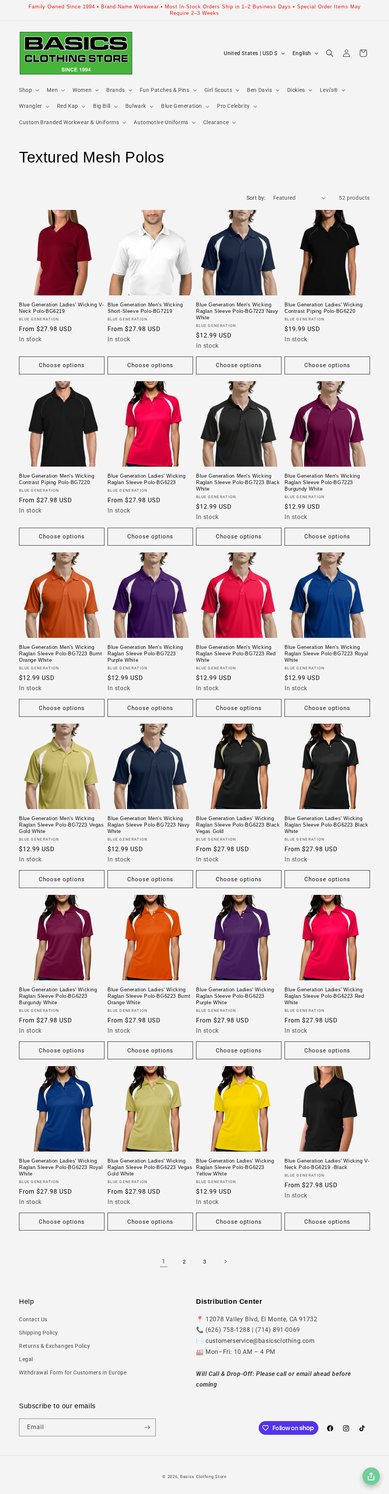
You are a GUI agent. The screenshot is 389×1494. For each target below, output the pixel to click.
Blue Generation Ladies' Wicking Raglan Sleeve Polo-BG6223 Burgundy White (58, 996)
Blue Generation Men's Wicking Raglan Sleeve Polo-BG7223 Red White (235, 653)
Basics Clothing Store (203, 1476)
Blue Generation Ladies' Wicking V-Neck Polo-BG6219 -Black (327, 1164)
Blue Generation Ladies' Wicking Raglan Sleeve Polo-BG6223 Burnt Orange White (149, 996)
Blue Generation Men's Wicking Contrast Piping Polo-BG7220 (56, 479)
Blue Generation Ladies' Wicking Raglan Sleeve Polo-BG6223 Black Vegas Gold (238, 825)
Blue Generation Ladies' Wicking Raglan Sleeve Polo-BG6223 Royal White (61, 1167)
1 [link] (164, 1261)
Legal (26, 1359)
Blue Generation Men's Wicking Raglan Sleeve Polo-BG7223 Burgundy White (322, 482)
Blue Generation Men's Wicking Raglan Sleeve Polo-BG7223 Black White (238, 482)
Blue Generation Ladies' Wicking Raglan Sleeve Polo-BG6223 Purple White (235, 996)
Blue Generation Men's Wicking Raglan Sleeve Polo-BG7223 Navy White (237, 311)
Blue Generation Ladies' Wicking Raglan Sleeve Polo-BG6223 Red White (324, 996)
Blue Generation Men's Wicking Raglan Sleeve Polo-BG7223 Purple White (145, 653)
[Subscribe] (147, 1427)
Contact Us (33, 1319)
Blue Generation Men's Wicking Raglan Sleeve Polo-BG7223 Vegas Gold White (61, 825)
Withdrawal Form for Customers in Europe (73, 1372)
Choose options (62, 365)
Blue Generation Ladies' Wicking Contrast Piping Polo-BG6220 (324, 308)
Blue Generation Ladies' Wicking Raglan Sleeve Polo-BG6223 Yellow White (235, 1167)
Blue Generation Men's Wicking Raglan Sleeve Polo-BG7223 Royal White (326, 653)
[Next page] (225, 1261)
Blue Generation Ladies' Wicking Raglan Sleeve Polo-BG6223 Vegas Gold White (150, 1167)
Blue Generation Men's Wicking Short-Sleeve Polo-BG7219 (145, 308)
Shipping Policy (38, 1333)
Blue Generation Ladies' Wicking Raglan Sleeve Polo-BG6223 (147, 479)
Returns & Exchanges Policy (54, 1346)
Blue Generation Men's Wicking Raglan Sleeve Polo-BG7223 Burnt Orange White (60, 653)
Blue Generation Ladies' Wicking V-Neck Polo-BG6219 (61, 308)
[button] (28, 90)
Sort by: (256, 198)
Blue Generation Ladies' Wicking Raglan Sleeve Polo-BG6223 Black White (326, 825)
